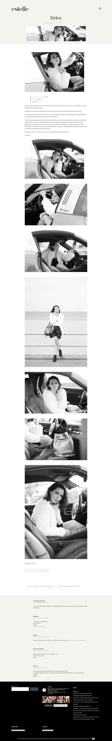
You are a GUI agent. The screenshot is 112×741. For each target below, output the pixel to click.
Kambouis (75, 693)
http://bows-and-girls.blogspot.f (77, 640)
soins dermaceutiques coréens (87, 719)
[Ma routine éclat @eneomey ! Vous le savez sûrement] (61, 701)
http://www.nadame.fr (39, 626)
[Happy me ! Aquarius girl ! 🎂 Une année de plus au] (61, 698)
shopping (62, 588)
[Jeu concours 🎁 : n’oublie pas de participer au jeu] (68, 698)
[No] (110, 739)
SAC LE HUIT (43, 101)
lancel (34, 570)
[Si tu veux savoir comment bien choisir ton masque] (44, 698)
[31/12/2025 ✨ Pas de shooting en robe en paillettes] (54, 701)
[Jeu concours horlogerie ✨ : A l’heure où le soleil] (47, 701)
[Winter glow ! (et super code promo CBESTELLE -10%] (64, 698)
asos (27, 570)
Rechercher (14, 686)
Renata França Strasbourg (79, 714)
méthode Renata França (88, 702)
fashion (60, 22)
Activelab (75, 708)
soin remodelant (89, 699)
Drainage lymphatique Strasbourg (81, 706)
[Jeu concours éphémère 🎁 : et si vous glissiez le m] (64, 701)
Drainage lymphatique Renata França (82, 695)
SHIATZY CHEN (37, 97)
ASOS (34, 99)
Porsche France (37, 132)
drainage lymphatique (78, 699)
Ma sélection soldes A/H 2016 (69, 586)
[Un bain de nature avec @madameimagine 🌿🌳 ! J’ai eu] (57, 698)
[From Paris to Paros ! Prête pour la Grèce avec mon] (47, 698)
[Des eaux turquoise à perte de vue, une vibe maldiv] (44, 701)
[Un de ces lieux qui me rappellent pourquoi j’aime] (57, 701)
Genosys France (77, 717)
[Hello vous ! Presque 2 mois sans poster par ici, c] (54, 698)
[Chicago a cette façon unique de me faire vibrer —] (50, 701)
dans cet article (44, 114)
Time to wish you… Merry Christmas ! (40, 586)
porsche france (44, 570)
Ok (93, 738)
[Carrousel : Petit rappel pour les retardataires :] (68, 701)
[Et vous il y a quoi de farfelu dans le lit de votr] (50, 698)
